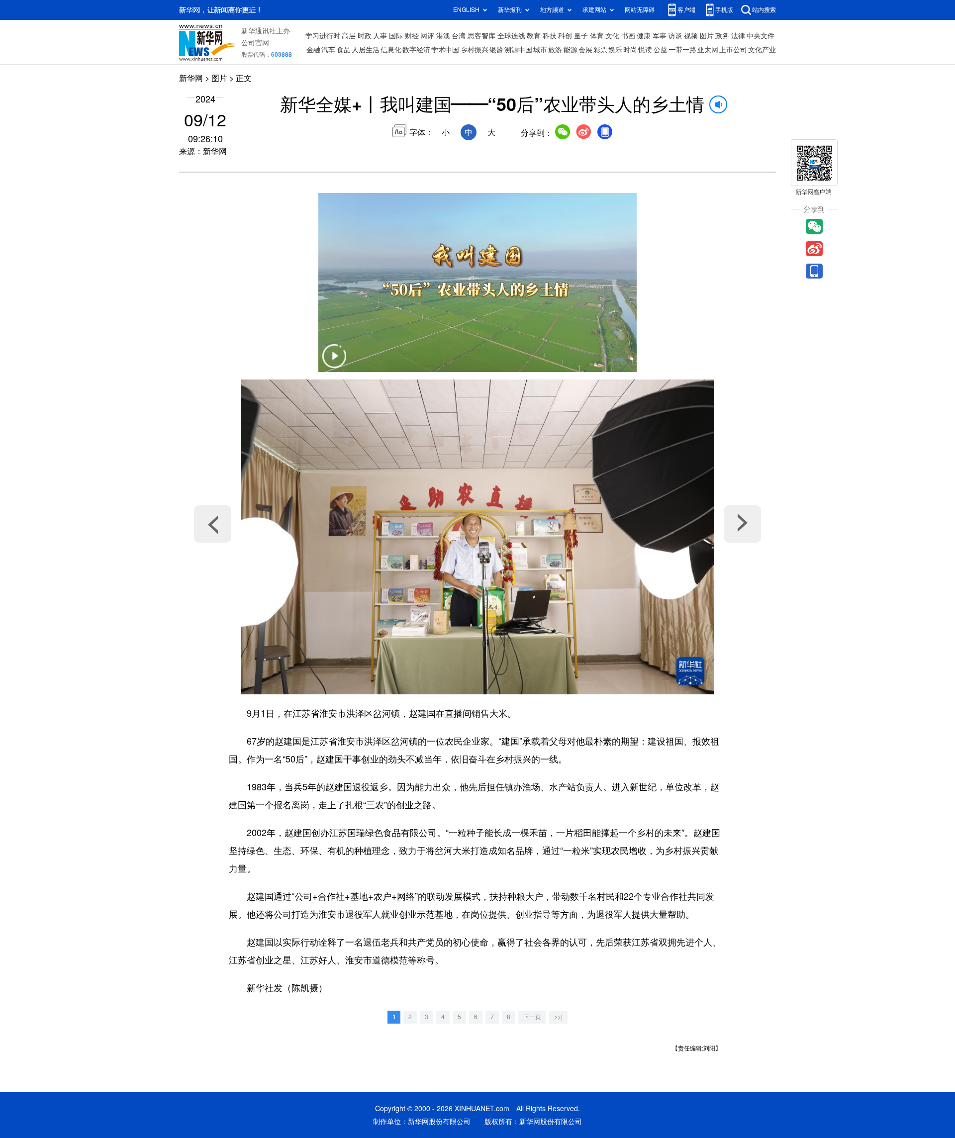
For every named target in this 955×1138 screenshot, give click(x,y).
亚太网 (707, 49)
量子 (581, 35)
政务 (722, 35)
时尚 (630, 49)
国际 (396, 35)
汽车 (328, 49)
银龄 (496, 49)
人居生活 (366, 49)
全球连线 (511, 35)
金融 (313, 49)
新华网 (191, 78)
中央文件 (760, 35)
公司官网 (255, 42)
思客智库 (481, 35)
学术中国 (445, 49)
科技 (550, 35)
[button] (334, 362)
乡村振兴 (474, 49)
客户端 (686, 9)
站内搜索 (764, 9)
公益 (661, 49)
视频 (691, 35)
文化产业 (762, 49)
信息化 (391, 49)
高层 (349, 35)
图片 (707, 35)
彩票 (600, 49)
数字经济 (416, 49)
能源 (570, 49)
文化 (612, 35)
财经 (412, 35)
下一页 (532, 1017)
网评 (427, 35)
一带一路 (682, 49)
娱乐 (615, 49)
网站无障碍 (640, 9)
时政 (365, 35)
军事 (660, 35)
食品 (344, 49)
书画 (628, 35)
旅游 (555, 49)
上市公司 (733, 49)
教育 (534, 35)
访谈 (675, 35)
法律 (738, 35)
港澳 (443, 35)
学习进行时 (322, 35)
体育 (597, 35)
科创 (565, 35)
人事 (380, 35)
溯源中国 (518, 49)
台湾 (459, 35)
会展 (585, 49)
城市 (540, 49)
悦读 (645, 49)
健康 (644, 35)
